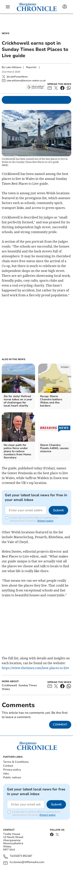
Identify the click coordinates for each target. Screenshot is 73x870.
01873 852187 (23, 856)
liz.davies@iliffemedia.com (27, 862)
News (5, 33)
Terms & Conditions (16, 762)
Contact (8, 766)
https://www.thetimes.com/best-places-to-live (35, 668)
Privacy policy (12, 769)
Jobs (6, 773)
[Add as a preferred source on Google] (35, 87)
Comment (60, 724)
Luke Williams (13, 67)
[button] (7, 7)
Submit (58, 510)
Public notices (12, 777)
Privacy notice (45, 520)
